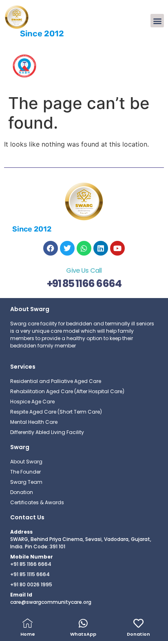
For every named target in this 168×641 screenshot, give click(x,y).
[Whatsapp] (84, 248)
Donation (138, 634)
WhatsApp (83, 634)
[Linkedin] (100, 248)
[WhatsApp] (83, 623)
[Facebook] (50, 248)
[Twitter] (67, 248)
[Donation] (138, 623)
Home (27, 634)
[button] (157, 20)
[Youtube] (117, 248)
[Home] (27, 623)
